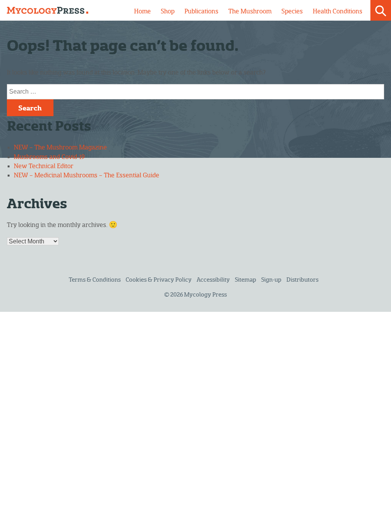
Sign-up (271, 280)
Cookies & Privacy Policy (159, 280)
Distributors (302, 280)
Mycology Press (205, 295)
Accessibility (213, 280)
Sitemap (245, 280)
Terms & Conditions (95, 280)
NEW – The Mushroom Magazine (60, 147)
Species (292, 11)
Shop (167, 11)
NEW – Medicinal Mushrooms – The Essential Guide (86, 175)
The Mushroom (249, 11)
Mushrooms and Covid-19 (49, 157)
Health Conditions (337, 11)
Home (142, 11)
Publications (201, 11)
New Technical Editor (43, 166)
